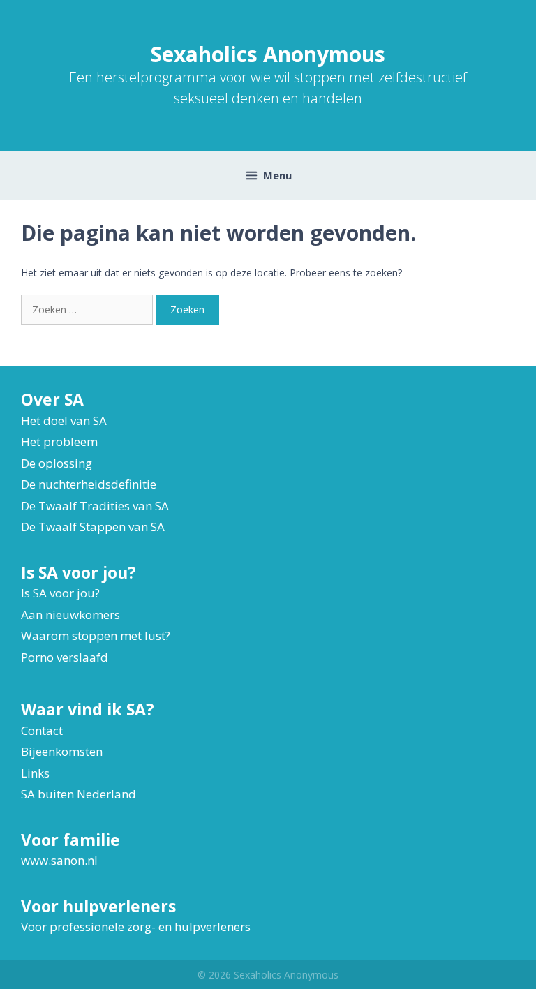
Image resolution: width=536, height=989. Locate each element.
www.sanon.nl (59, 860)
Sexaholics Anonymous (268, 54)
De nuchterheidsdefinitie (88, 484)
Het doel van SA (64, 420)
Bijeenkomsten (62, 751)
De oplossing (56, 463)
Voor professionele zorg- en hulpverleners (136, 927)
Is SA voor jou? (60, 593)
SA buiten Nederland (78, 794)
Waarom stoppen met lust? (95, 635)
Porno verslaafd (64, 657)
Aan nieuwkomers (70, 615)
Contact (42, 730)
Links (35, 773)
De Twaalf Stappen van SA (93, 527)
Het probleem (59, 441)
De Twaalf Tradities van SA (95, 506)
